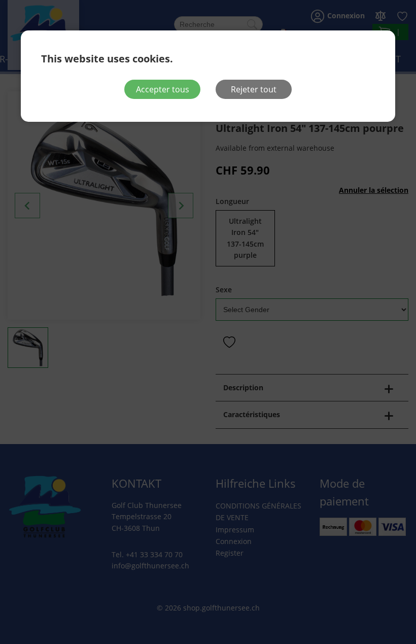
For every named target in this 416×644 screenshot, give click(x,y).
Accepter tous (162, 89)
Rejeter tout (253, 89)
